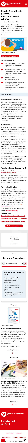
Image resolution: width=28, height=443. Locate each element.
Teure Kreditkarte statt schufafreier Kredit (13, 216)
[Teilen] (4, 34)
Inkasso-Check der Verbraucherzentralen (13, 221)
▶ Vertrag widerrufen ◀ (19, 437)
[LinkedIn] (10, 424)
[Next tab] (25, 263)
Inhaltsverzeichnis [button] (7, 94)
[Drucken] (1, 34)
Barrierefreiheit (6, 437)
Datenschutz (9, 433)
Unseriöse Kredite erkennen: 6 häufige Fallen (14, 218)
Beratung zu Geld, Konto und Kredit (14, 273)
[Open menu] (3, 440)
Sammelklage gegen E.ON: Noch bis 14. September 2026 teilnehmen (14, 382)
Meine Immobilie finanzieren (11, 329)
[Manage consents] (25, 440)
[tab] (12, 404)
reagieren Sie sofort (12, 210)
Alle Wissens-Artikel (13, 226)
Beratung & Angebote (9, 56)
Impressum (19, 433)
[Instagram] (6, 424)
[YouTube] (2, 424)
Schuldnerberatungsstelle (8, 172)
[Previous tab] (2, 263)
